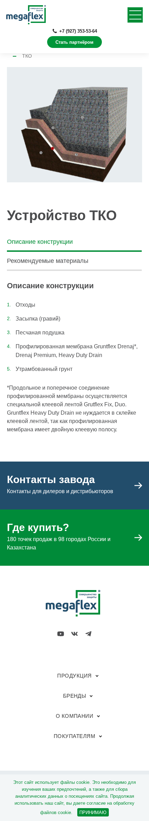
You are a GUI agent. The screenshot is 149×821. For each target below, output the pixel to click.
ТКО (27, 56)
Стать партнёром (74, 42)
